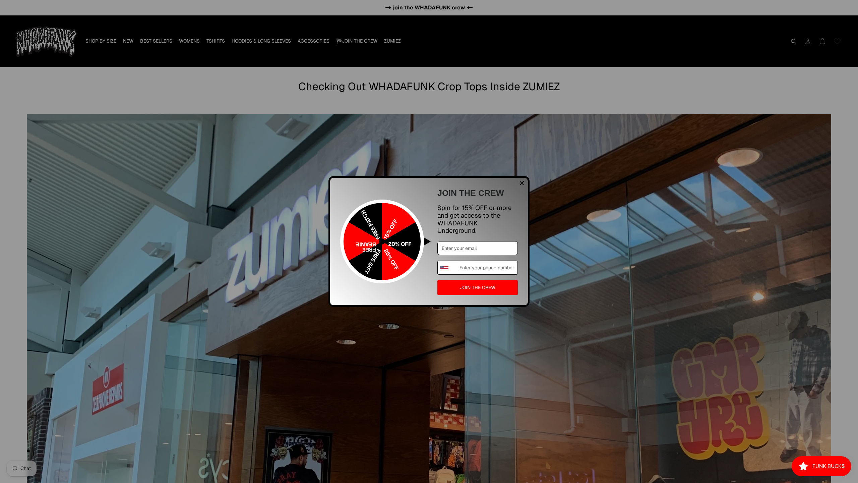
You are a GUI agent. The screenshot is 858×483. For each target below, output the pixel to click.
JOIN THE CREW (477, 287)
